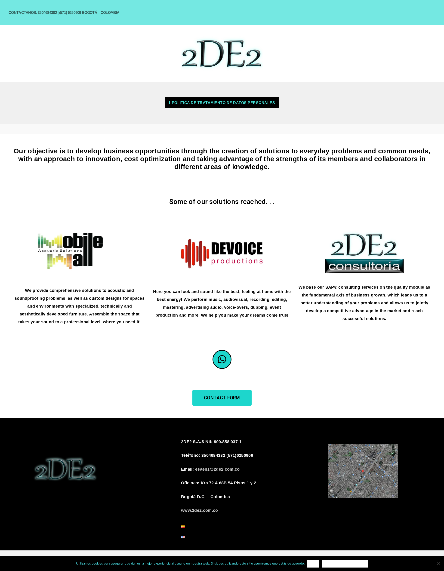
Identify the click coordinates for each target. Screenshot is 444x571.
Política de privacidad (345, 563)
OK (313, 563)
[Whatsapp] (222, 359)
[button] (222, 398)
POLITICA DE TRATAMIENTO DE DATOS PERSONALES (223, 103)
